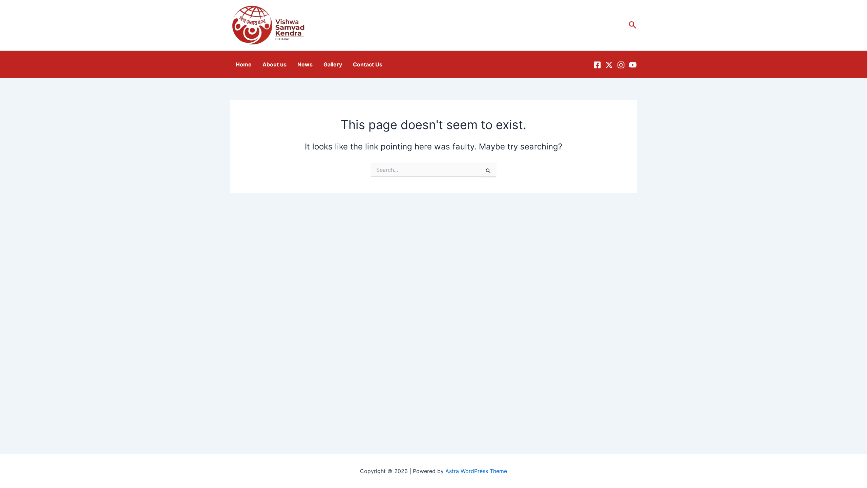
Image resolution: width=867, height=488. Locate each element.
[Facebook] (597, 65)
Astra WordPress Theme (476, 471)
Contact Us (367, 64)
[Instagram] (621, 65)
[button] (633, 25)
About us (274, 64)
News (305, 64)
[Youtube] (633, 65)
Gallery (332, 64)
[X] (609, 65)
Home (244, 64)
